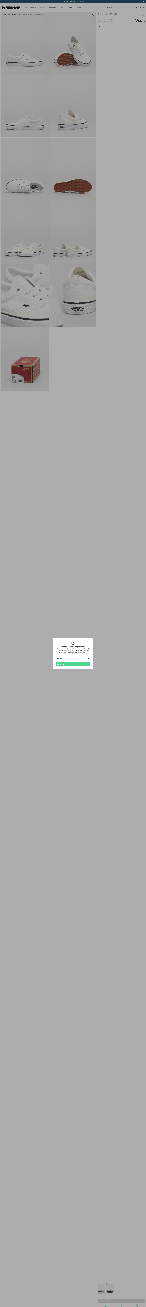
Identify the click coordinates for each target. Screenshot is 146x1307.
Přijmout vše (61, 664)
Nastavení (60, 659)
